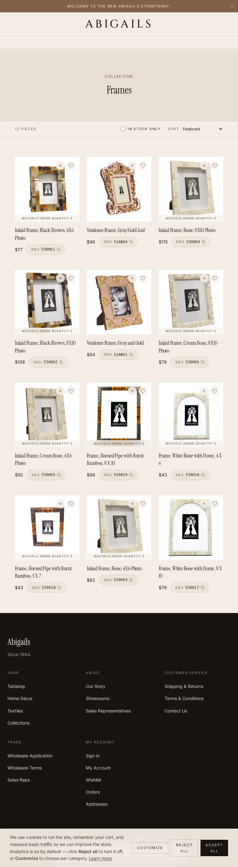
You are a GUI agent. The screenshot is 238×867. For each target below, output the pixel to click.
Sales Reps (18, 779)
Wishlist (93, 779)
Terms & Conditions (184, 698)
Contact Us (176, 710)
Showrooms (97, 698)
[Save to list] (71, 165)
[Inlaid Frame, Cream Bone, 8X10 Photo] (191, 302)
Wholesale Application (29, 755)
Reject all (184, 848)
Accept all (214, 848)
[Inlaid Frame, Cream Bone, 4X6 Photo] (47, 415)
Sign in (92, 755)
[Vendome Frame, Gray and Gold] (119, 302)
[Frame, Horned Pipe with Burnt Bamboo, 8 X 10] (119, 415)
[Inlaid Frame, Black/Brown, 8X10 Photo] (47, 302)
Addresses (97, 804)
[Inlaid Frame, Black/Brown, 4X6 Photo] (47, 189)
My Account (98, 767)
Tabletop (16, 686)
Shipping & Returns (184, 686)
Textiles (15, 710)
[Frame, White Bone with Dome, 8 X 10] (191, 527)
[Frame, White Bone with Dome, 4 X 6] (191, 415)
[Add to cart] (60, 165)
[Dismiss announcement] (231, 6)
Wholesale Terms (24, 767)
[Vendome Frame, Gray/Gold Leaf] (119, 189)
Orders (93, 792)
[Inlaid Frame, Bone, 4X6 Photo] (119, 527)
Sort (173, 129)
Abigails (119, 24)
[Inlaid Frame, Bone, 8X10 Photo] (191, 189)
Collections (18, 722)
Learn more (100, 858)
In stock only (144, 129)
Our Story (95, 686)
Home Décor (20, 698)
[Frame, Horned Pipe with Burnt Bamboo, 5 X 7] (47, 527)
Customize (150, 848)
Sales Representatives (108, 710)
